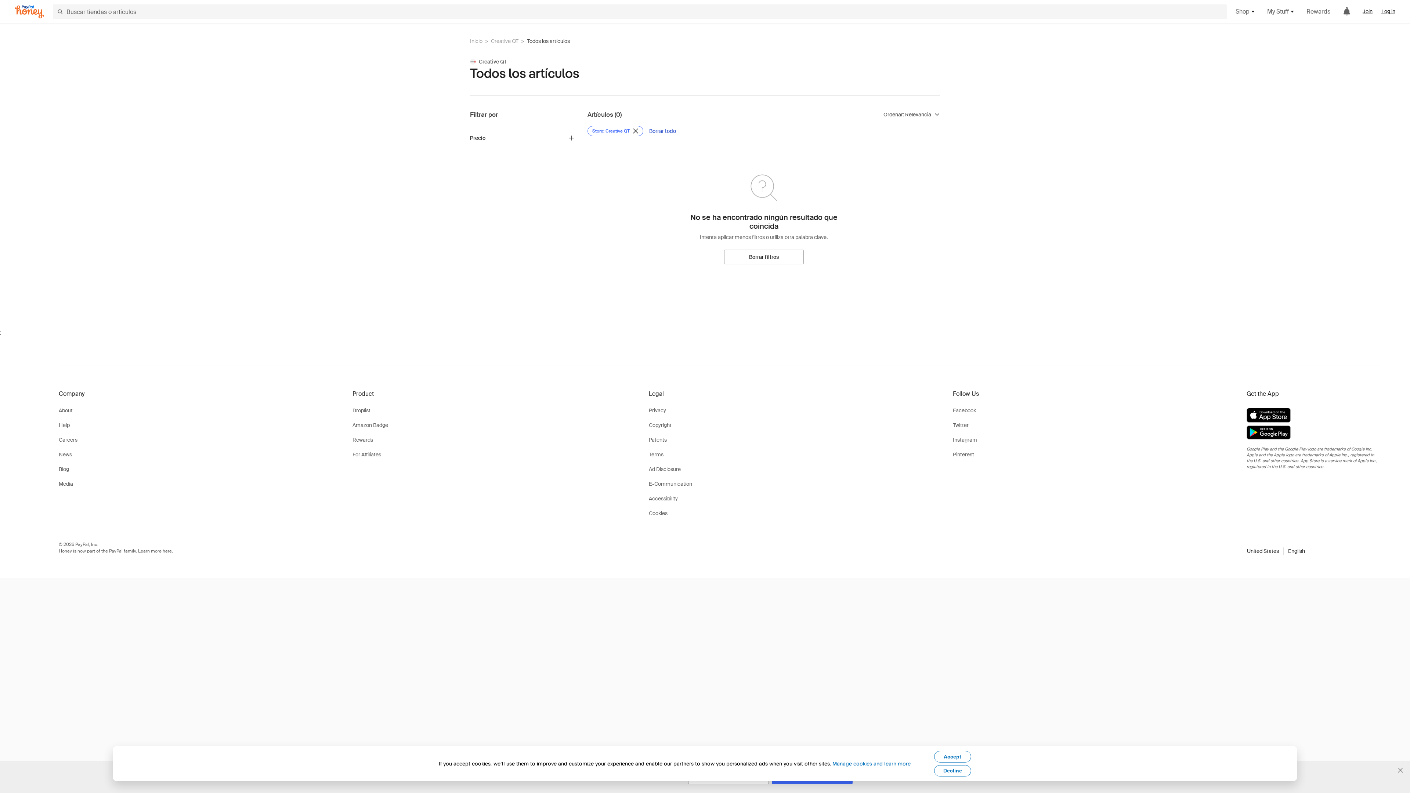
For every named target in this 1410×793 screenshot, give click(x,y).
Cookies (658, 513)
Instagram (965, 440)
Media (66, 484)
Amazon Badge (370, 425)
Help (64, 425)
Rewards (1318, 11)
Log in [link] (1388, 11)
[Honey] (29, 12)
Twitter (961, 425)
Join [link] (1368, 11)
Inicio (476, 41)
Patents (658, 440)
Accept (952, 757)
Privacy (657, 410)
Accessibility (663, 498)
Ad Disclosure (665, 469)
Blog (64, 469)
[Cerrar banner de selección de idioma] (1400, 770)
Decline (952, 771)
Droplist (361, 410)
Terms (656, 454)
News (65, 454)
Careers (68, 440)
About (66, 410)
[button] (1276, 551)
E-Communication (670, 484)
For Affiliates (366, 454)
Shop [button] (1243, 11)
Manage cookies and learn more (871, 763)
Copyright (660, 425)
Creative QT (504, 41)
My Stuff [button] (1278, 11)
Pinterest (963, 454)
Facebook (964, 410)
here (167, 551)
